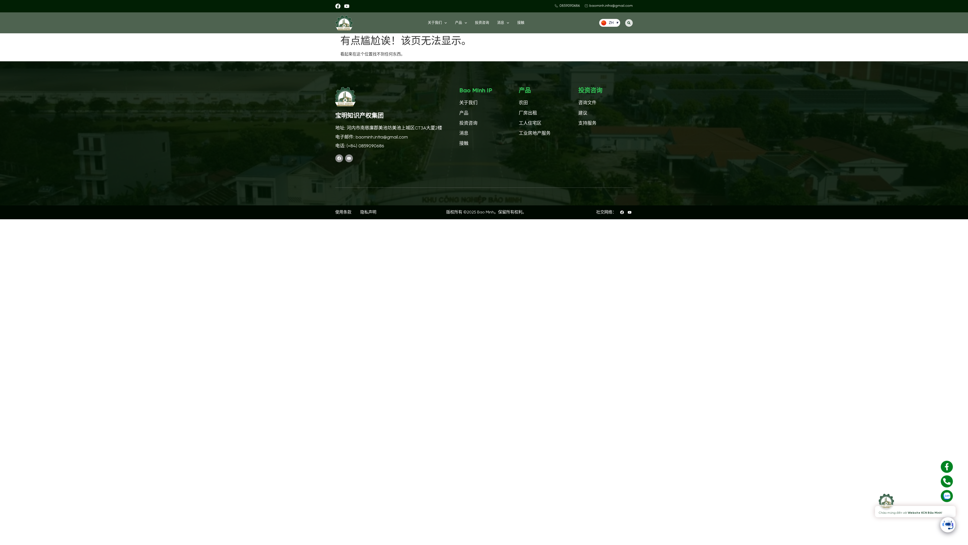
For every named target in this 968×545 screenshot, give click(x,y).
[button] (629, 23)
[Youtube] (346, 6)
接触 (520, 23)
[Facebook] (338, 6)
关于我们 (435, 23)
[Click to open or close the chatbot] (947, 524)
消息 (500, 23)
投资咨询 (482, 23)
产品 (458, 23)
